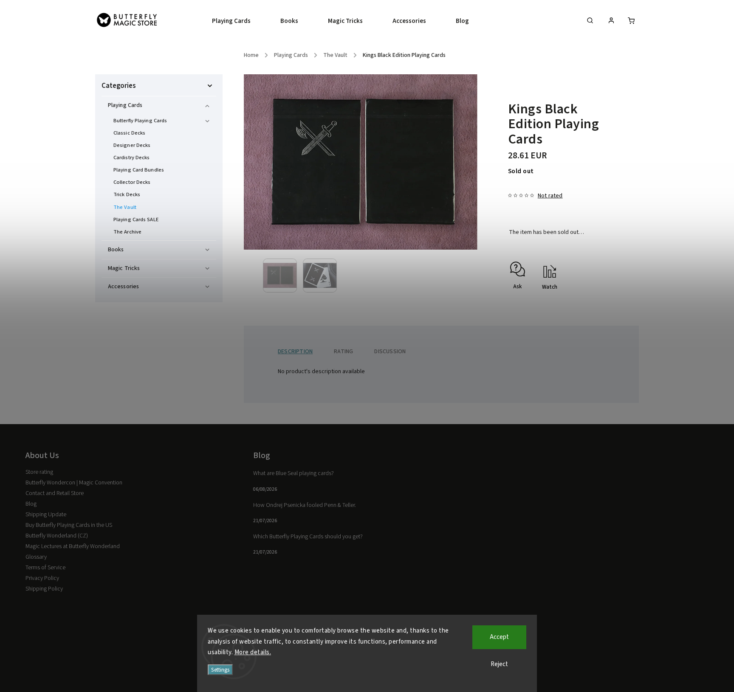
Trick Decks (126, 194)
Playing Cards (125, 105)
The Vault (124, 207)
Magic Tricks (124, 268)
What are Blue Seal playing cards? (293, 473)
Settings (220, 670)
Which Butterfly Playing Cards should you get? (308, 536)
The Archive (127, 232)
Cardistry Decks (131, 157)
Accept (499, 637)
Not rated (550, 196)
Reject (499, 664)
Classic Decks (129, 133)
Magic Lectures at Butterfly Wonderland (72, 546)
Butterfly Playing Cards (140, 120)
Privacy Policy (42, 578)
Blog (31, 504)
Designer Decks (131, 145)
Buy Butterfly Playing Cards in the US (68, 525)
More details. (252, 652)
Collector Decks (132, 182)
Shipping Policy (44, 589)
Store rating (39, 472)
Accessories (123, 286)
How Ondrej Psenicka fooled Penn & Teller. (304, 505)
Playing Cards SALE (135, 219)
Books (116, 249)
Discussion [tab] (390, 351)
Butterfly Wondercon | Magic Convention (73, 482)
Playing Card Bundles (138, 170)
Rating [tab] (343, 351)
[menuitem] (238, 21)
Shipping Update (45, 514)
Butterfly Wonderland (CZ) (56, 536)
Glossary (36, 557)
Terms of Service (45, 567)
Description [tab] (295, 351)
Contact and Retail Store (54, 493)
